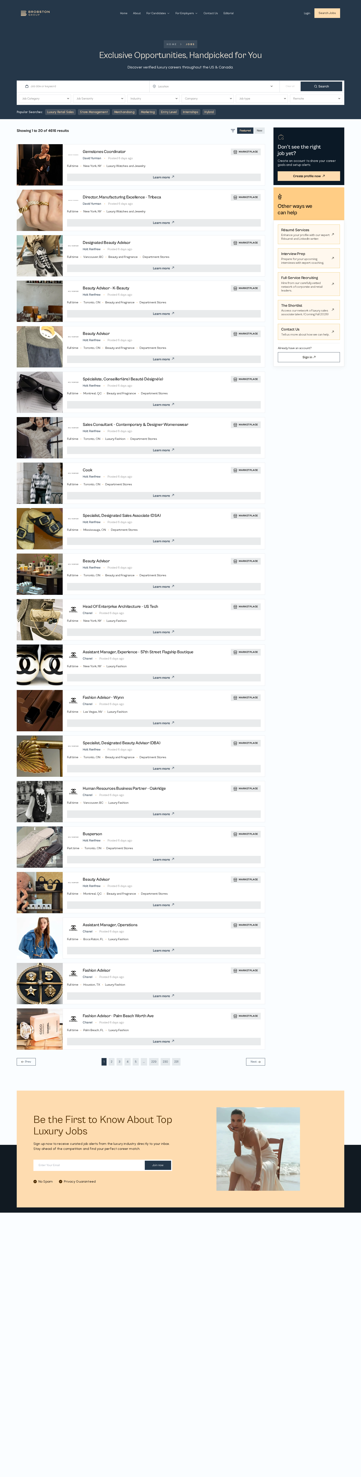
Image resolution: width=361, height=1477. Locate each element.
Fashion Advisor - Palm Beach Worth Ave (118, 1016)
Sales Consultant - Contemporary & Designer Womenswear (135, 424)
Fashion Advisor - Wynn (103, 697)
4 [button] (127, 1061)
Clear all (290, 86)
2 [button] (111, 1061)
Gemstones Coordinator (104, 151)
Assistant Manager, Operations (110, 925)
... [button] (144, 1061)
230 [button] (165, 1061)
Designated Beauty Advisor (106, 242)
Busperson (92, 834)
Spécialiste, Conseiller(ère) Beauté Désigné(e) (123, 379)
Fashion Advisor (96, 970)
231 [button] (176, 1061)
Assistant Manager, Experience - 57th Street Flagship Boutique (138, 652)
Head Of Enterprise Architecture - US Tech (120, 606)
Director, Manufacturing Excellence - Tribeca (122, 197)
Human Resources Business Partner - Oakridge (124, 788)
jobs (190, 44)
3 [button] (119, 1061)
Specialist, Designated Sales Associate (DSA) (122, 515)
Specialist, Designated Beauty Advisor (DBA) (121, 743)
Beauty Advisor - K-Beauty (106, 288)
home (172, 44)
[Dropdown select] (216, 86)
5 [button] (136, 1061)
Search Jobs (327, 13)
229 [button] (153, 1061)
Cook (87, 470)
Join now (157, 1165)
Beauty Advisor (96, 333)
